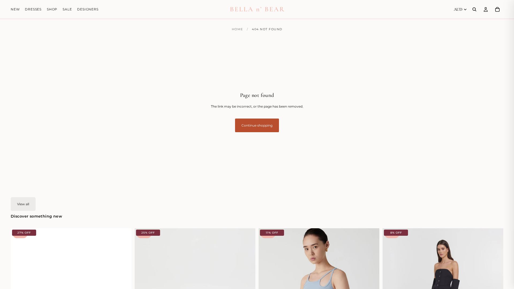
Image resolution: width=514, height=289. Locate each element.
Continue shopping (257, 125)
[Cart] (497, 9)
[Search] (474, 9)
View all (23, 204)
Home (237, 29)
